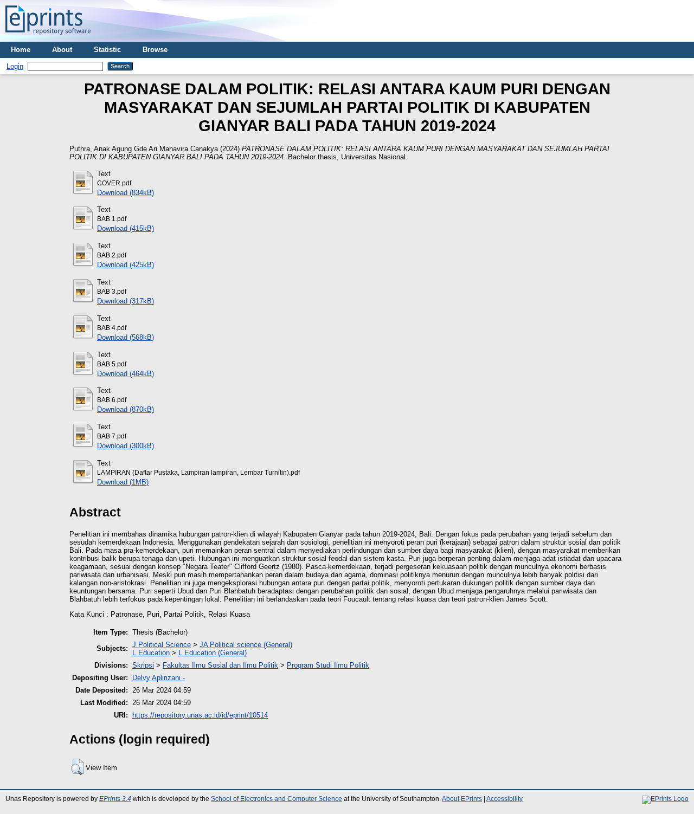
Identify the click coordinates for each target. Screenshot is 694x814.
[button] (77, 767)
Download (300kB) (125, 446)
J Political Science (161, 645)
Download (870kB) (125, 409)
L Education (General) (212, 653)
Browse (155, 50)
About (62, 50)
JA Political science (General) (246, 645)
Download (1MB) (123, 482)
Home (20, 50)
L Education (151, 653)
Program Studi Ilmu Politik (328, 665)
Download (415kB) (125, 228)
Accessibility (504, 799)
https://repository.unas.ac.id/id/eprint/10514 (200, 715)
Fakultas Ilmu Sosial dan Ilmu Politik (220, 665)
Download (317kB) (125, 301)
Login (15, 66)
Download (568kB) (125, 337)
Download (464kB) (125, 374)
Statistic (107, 50)
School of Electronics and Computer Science (276, 799)
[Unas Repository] (48, 38)
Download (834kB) (125, 193)
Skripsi (143, 665)
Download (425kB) (125, 265)
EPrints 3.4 (115, 799)
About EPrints (462, 799)
